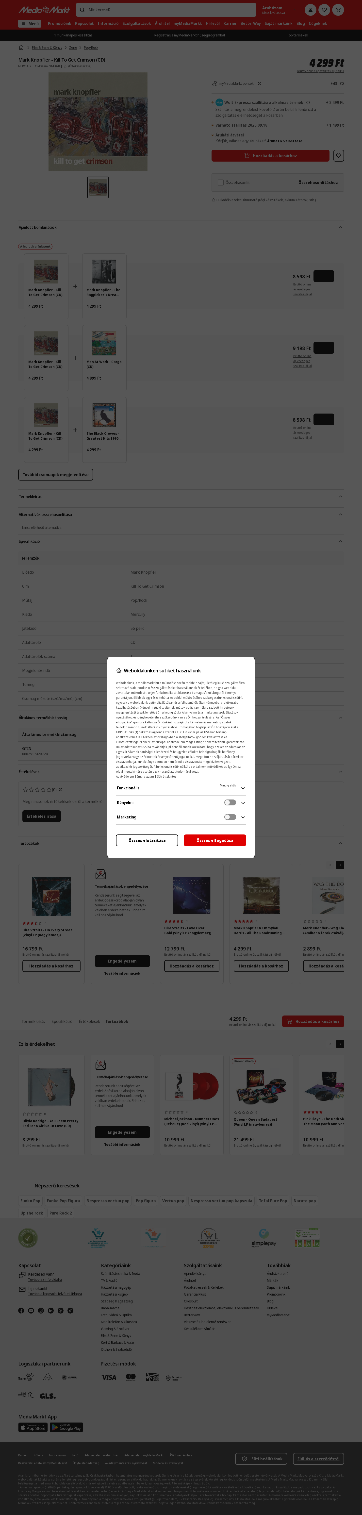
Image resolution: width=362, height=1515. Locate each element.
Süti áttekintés (166, 776)
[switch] (230, 802)
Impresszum (145, 776)
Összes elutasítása (147, 840)
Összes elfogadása (215, 840)
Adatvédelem (125, 776)
